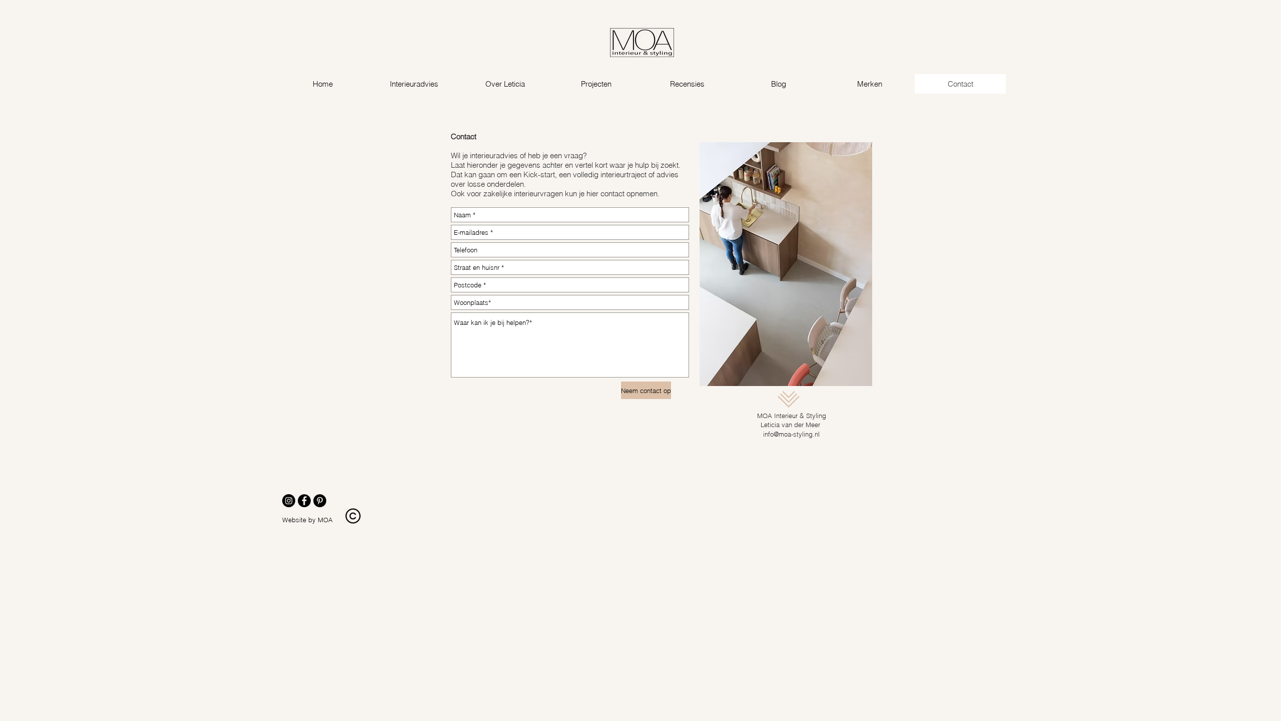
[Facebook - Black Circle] (304, 500)
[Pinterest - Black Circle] (319, 500)
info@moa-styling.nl (791, 434)
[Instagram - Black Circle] (288, 500)
